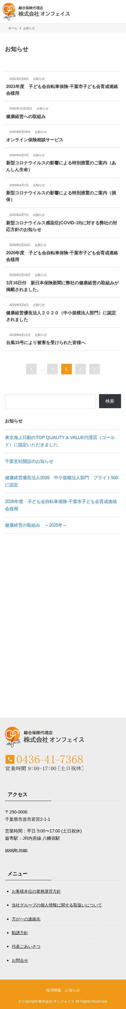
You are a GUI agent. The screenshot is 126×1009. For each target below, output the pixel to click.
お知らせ (72, 990)
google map (16, 849)
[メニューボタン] (114, 11)
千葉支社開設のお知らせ (29, 461)
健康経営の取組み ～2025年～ (36, 525)
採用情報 (53, 990)
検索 (109, 400)
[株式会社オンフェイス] (36, 11)
